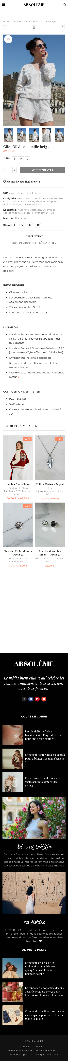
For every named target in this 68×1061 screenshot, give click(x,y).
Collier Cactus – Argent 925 (50, 485)
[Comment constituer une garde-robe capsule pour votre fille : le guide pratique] (12, 1015)
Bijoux (39, 491)
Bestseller (35, 209)
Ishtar (38, 201)
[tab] (34, 236)
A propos (24, 1046)
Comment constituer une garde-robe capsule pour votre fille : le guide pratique (44, 1015)
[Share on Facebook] (14, 225)
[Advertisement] (34, 611)
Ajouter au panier (42, 170)
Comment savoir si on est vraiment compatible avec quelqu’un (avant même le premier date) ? (40, 968)
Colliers (59, 491)
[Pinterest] (37, 699)
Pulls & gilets (10, 204)
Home (6, 21)
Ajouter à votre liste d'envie (23, 181)
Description (34, 236)
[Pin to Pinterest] (30, 225)
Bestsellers (24, 198)
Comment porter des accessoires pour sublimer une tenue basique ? (45, 758)
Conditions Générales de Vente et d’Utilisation (31, 1050)
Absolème (20, 218)
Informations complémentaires (34, 242)
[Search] (64, 4)
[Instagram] (24, 699)
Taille (6, 158)
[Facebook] (30, 699)
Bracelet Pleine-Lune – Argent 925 (18, 553)
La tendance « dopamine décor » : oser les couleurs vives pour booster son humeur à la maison (44, 991)
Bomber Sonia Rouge (18, 484)
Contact (39, 1046)
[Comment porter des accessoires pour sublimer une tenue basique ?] (12, 759)
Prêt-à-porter (50, 201)
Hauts (31, 201)
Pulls (51, 212)
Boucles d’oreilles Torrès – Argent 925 (50, 553)
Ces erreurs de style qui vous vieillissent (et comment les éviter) (42, 781)
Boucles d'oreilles (54, 558)
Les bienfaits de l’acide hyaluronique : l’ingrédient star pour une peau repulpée (44, 735)
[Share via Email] (38, 225)
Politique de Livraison (46, 1054)
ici (18, 376)
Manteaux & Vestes (15, 491)
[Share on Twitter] (22, 225)
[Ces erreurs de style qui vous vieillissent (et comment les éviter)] (12, 782)
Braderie (13, 488)
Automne (23, 209)
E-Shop (18, 21)
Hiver (37, 212)
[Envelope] (43, 699)
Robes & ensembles (30, 204)
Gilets (21, 212)
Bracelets (22, 558)
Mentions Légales (19, 1054)
